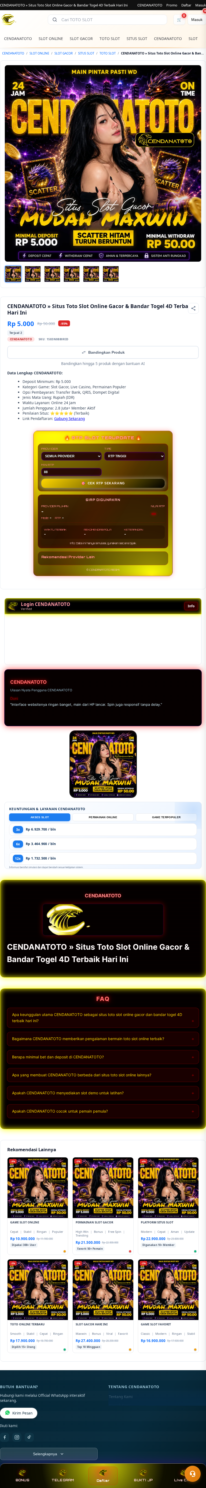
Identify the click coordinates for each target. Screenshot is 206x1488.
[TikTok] (29, 1437)
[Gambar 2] (32, 274)
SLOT (193, 38)
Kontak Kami (119, 1405)
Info (191, 606)
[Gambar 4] (71, 274)
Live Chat (183, 1480)
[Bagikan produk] (193, 308)
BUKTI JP (143, 1480)
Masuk (200, 5)
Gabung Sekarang (69, 418)
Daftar (186, 5)
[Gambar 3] (52, 274)
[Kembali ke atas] (194, 1461)
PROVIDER (49, 448)
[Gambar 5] (91, 274)
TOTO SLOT (110, 38)
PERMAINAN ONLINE (103, 817)
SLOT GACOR (81, 38)
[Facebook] (4, 1437)
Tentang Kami (121, 1396)
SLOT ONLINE (51, 38)
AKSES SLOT (40, 817)
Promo (171, 5)
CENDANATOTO (149, 5)
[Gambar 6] (110, 274)
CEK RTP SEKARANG (103, 483)
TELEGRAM (63, 1480)
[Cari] (54, 19)
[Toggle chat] (193, 1474)
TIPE (108, 448)
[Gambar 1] (13, 274)
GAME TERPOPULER (166, 817)
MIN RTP (47, 464)
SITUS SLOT (137, 38)
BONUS (22, 1480)
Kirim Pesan (22, 1413)
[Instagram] (16, 1437)
